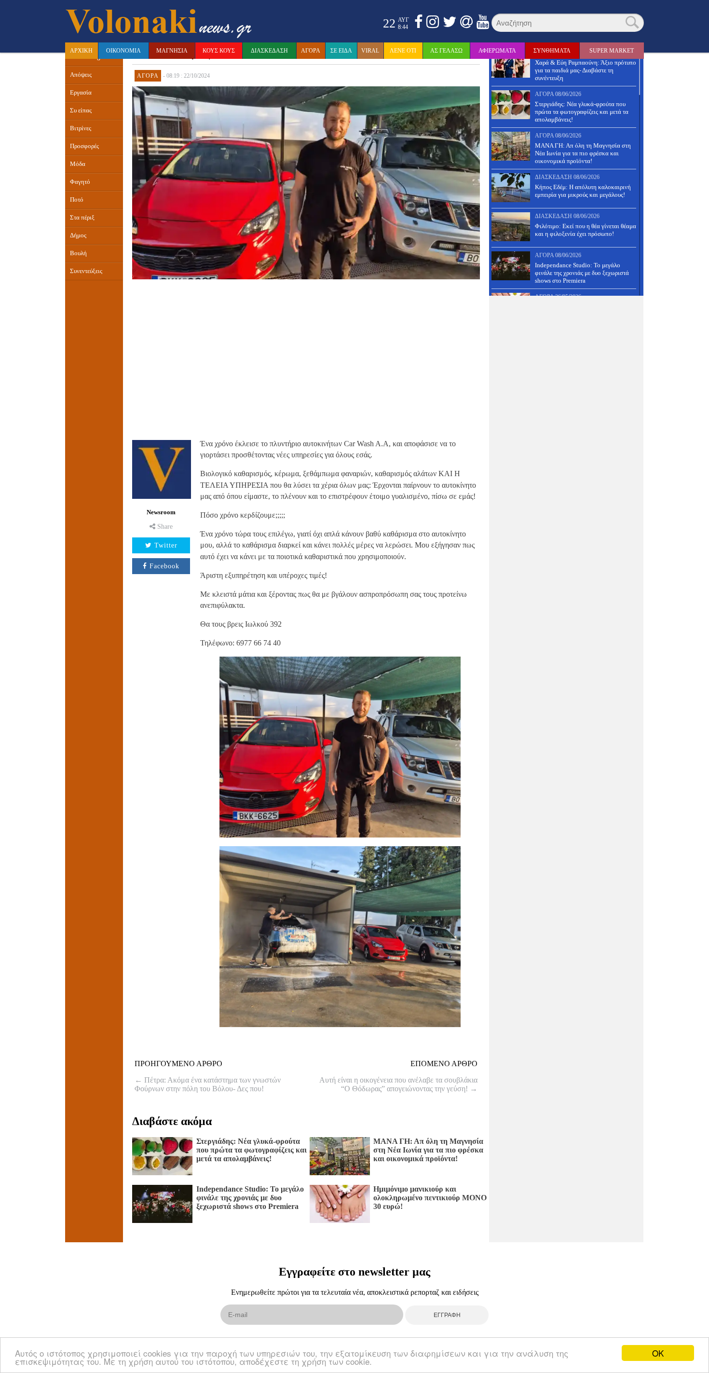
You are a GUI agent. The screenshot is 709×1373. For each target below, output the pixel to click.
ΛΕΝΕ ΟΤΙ (403, 50)
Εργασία (81, 92)
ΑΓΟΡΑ (310, 50)
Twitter (165, 545)
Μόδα (77, 164)
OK (658, 1353)
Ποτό (76, 199)
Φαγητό (80, 181)
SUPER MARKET (611, 50)
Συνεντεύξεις (86, 271)
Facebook (164, 566)
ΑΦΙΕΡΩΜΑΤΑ (497, 50)
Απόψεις (81, 74)
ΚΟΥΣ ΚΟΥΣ (219, 50)
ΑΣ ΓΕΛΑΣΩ (446, 50)
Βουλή (78, 253)
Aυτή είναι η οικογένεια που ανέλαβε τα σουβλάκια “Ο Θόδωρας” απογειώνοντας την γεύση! (398, 1084)
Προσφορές (84, 146)
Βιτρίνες (80, 128)
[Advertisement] (306, 358)
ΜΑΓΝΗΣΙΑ (172, 50)
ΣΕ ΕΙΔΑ (341, 50)
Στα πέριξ (82, 217)
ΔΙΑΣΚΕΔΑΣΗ (269, 50)
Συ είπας (81, 110)
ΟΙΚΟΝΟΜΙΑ (123, 50)
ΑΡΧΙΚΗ (81, 50)
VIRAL (370, 50)
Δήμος (78, 235)
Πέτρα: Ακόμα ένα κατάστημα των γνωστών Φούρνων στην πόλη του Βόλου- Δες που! (208, 1084)
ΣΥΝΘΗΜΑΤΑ (552, 50)
